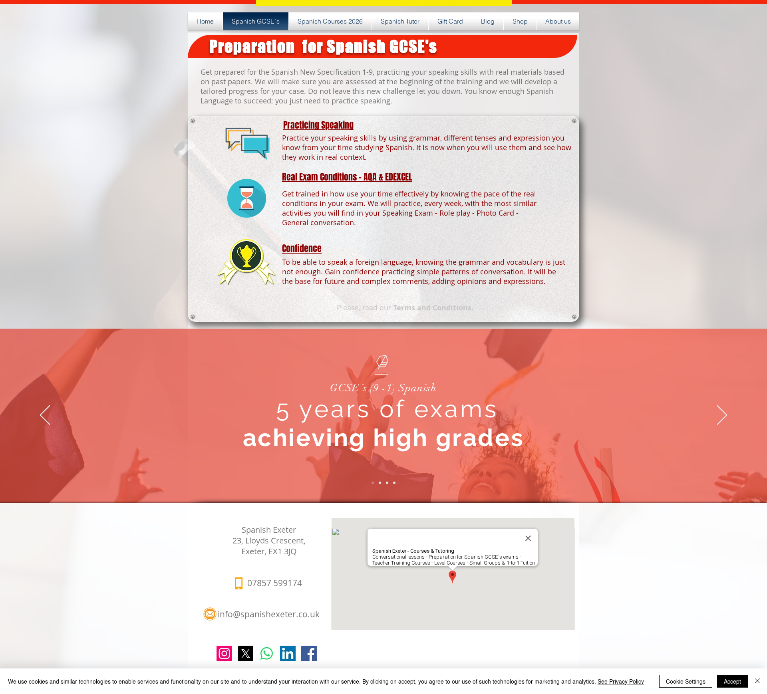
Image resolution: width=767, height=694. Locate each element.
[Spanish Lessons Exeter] (309, 653)
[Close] (757, 681)
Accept (732, 681)
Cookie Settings (685, 681)
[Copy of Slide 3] (394, 483)
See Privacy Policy (621, 681)
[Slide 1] (373, 483)
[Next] (722, 415)
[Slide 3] (387, 483)
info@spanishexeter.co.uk (269, 614)
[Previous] (45, 415)
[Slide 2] (380, 483)
